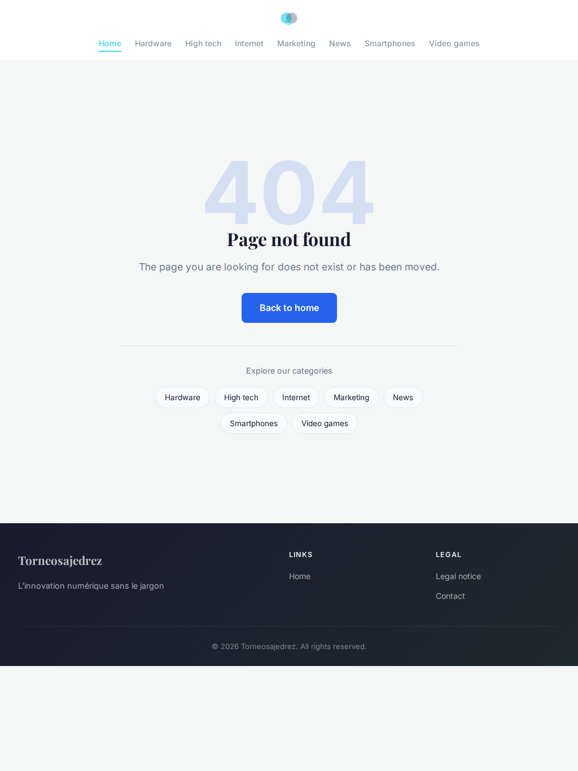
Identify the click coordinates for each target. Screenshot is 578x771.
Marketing (296, 43)
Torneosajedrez (60, 560)
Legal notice (458, 576)
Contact (450, 596)
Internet (249, 43)
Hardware (153, 43)
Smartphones (390, 43)
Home (110, 43)
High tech (203, 43)
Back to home (289, 307)
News (340, 43)
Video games (454, 43)
